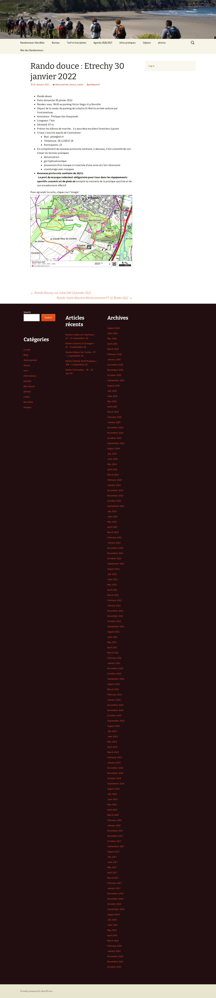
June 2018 (112, 799)
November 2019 (115, 710)
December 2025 (115, 364)
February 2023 (114, 537)
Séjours (147, 42)
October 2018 (114, 778)
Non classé (29, 386)
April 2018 (112, 809)
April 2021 (112, 647)
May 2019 (112, 741)
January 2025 (113, 422)
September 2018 (115, 783)
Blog (26, 354)
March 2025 (113, 411)
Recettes (28, 401)
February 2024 (114, 479)
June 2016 (112, 924)
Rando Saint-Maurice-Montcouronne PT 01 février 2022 (94, 298)
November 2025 (115, 369)
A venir (27, 349)
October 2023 (114, 500)
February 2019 (114, 757)
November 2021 (115, 615)
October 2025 (114, 375)
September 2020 (115, 678)
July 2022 (112, 574)
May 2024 (112, 464)
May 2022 (112, 584)
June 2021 (112, 636)
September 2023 (115, 506)
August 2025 (113, 385)
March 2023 (113, 532)
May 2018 (112, 804)
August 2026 (113, 328)
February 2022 (114, 600)
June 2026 (112, 333)
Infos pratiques (127, 42)
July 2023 (112, 511)
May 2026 (112, 338)
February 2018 (114, 820)
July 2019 (112, 731)
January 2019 (113, 762)
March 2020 (113, 689)
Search (27, 312)
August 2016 (113, 914)
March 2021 (113, 652)
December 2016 (115, 893)
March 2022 (113, 595)
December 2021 (115, 610)
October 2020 (114, 673)
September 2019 (115, 720)
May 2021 (112, 642)
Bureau (56, 42)
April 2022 (112, 589)
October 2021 (114, 621)
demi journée (62, 84)
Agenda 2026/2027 (102, 42)
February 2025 (114, 417)
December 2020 (115, 668)
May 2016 (112, 930)
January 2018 (113, 825)
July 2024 (112, 453)
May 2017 (112, 867)
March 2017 (113, 877)
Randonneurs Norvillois (32, 42)
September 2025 (115, 380)
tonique (27, 407)
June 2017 (112, 862)
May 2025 (112, 401)
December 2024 (115, 427)
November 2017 (115, 835)
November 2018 (115, 773)
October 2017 (114, 841)
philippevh (94, 84)
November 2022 (115, 553)
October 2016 (114, 903)
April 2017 (112, 872)
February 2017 (114, 883)
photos (162, 42)
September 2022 (115, 563)
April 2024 (112, 469)
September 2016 (115, 909)
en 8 (26, 370)
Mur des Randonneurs (31, 50)
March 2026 (113, 348)
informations (30, 375)
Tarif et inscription (76, 42)
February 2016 (114, 945)
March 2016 (113, 940)
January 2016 (113, 951)
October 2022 (114, 558)
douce (73, 84)
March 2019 (113, 752)
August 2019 (113, 725)
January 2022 (113, 605)
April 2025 (112, 406)
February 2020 (114, 694)
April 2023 (112, 526)
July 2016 (112, 919)
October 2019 (114, 715)
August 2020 (113, 684)
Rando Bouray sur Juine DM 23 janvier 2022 (60, 292)
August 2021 (113, 631)
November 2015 (115, 961)
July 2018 (112, 793)
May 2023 (112, 521)
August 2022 (113, 568)
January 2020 (113, 699)
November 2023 (115, 495)
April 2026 (112, 343)
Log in (151, 65)
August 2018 (113, 788)
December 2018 (115, 767)
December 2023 (115, 490)
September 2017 (115, 846)
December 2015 (115, 956)
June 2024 (112, 458)
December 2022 (115, 547)
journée (27, 381)
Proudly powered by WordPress (36, 991)
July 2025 (112, 390)
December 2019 (115, 704)
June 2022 (112, 579)
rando (80, 84)
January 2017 (113, 888)
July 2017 (112, 856)
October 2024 (114, 437)
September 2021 (115, 626)
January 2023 (113, 542)
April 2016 (112, 935)
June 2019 (112, 736)
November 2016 (115, 898)
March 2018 (113, 814)
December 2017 (115, 830)
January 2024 (113, 485)
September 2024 (115, 443)
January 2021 (113, 663)
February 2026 (114, 354)
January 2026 (113, 359)
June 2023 (112, 516)
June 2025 (112, 396)
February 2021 (114, 657)
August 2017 (113, 851)
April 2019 (112, 746)
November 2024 (115, 432)
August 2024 (113, 448)
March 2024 (113, 474)
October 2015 (114, 966)
